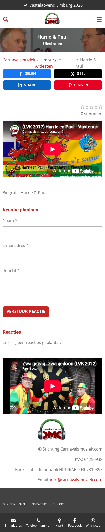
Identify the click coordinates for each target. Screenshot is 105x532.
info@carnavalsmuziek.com (76, 480)
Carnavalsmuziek (19, 60)
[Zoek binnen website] (5, 19)
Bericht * (11, 270)
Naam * (10, 220)
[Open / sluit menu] (99, 19)
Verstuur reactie (26, 311)
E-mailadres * (16, 245)
